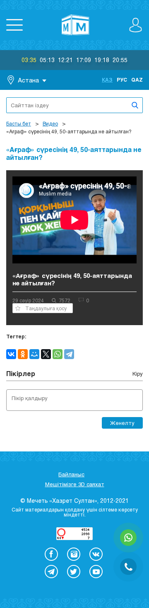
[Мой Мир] (34, 354)
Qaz (137, 79)
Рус (122, 79)
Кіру (137, 373)
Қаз (107, 79)
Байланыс (71, 474)
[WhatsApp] (57, 354)
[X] (46, 354)
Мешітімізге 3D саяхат (74, 484)
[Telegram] (69, 354)
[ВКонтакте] (11, 354)
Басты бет (18, 123)
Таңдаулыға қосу (46, 308)
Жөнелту (122, 423)
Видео (50, 123)
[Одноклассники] (23, 354)
